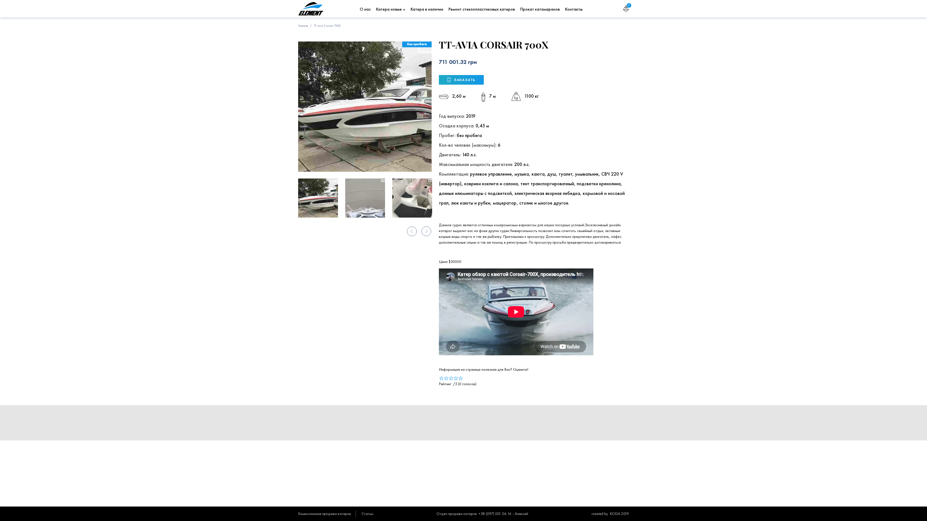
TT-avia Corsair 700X (327, 26)
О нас (365, 9)
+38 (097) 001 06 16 (494, 513)
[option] (365, 106)
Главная (303, 26)
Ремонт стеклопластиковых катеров (482, 9)
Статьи (367, 513)
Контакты (574, 9)
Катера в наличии (427, 9)
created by (599, 513)
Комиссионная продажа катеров (324, 513)
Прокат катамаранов (540, 9)
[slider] (451, 378)
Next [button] (426, 231)
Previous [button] (411, 231)
